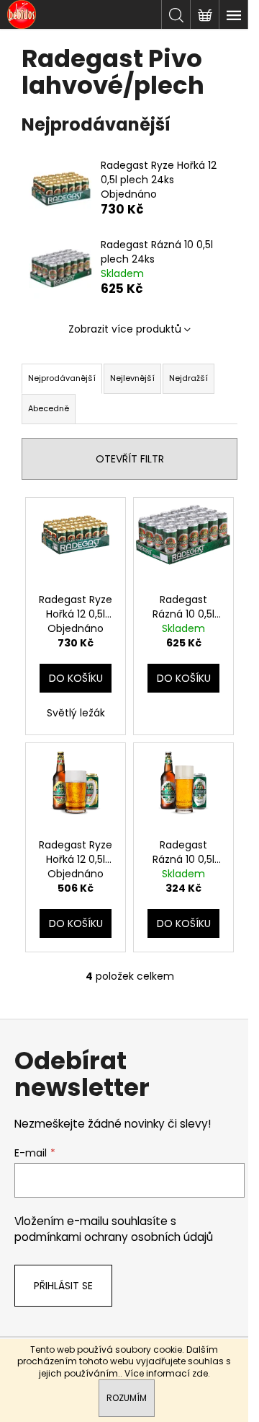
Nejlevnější (132, 378)
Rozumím (126, 1398)
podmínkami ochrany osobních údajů (113, 1237)
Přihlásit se (63, 1285)
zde (200, 1373)
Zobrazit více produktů (124, 329)
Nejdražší (188, 378)
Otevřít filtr (130, 459)
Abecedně (48, 408)
